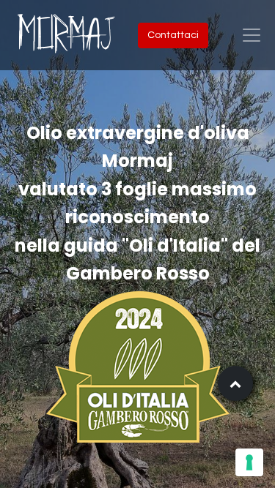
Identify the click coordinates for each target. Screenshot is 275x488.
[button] (235, 383)
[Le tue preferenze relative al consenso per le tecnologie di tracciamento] (249, 462)
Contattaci (173, 35)
